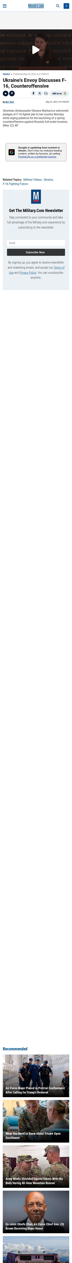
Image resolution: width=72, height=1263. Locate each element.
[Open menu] (4, 6)
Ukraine (6, 74)
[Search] (57, 6)
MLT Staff (9, 102)
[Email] (46, 93)
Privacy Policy (27, 272)
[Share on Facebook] (33, 93)
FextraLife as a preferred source (37, 156)
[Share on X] (39, 93)
